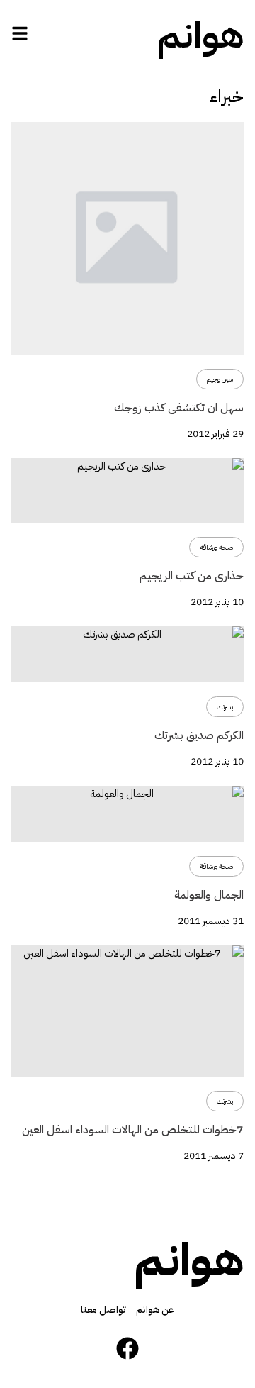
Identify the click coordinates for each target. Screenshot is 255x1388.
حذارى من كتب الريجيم (192, 575)
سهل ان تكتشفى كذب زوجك (179, 407)
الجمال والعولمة (209, 895)
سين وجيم (220, 379)
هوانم (200, 35)
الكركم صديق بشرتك (199, 735)
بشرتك (225, 706)
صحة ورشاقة (216, 547)
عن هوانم (155, 1309)
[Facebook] (127, 1348)
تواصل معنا (103, 1309)
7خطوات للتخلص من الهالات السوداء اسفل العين (133, 1129)
